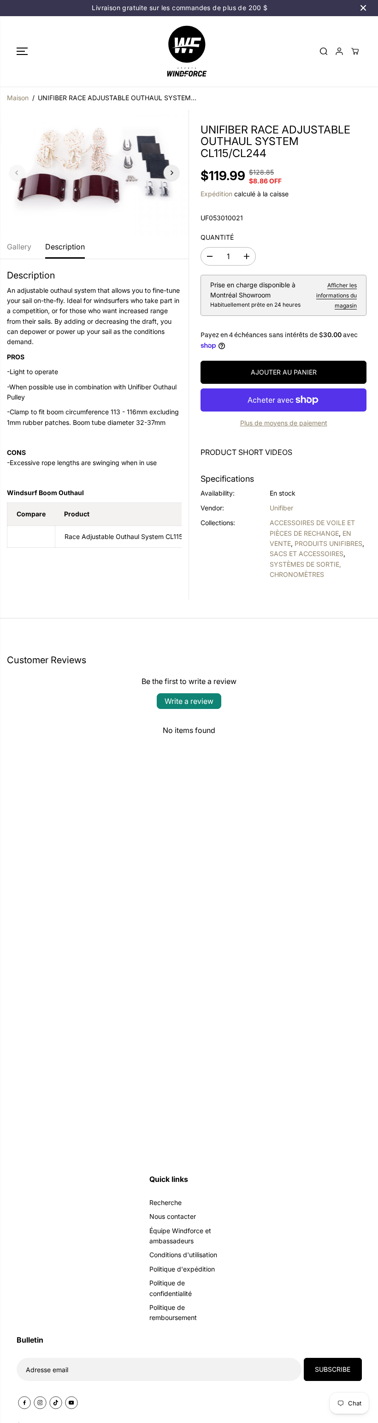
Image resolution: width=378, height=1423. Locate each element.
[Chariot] (355, 51)
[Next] (171, 173)
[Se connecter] (339, 51)
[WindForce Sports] (186, 51)
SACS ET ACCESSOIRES (306, 553)
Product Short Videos (246, 452)
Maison (18, 98)
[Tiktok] (56, 1403)
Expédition (216, 194)
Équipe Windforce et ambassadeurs (180, 1236)
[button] (22, 51)
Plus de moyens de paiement (283, 423)
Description (65, 246)
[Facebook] (24, 1403)
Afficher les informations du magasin (336, 295)
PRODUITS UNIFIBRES (328, 543)
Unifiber (281, 508)
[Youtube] (71, 1403)
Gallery (19, 246)
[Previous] (17, 173)
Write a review (189, 701)
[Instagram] (40, 1403)
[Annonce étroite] (363, 8)
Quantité (217, 237)
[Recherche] (324, 51)
